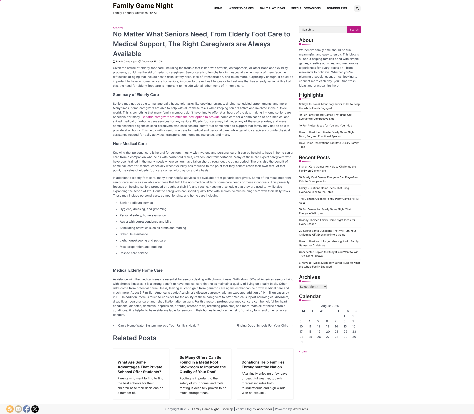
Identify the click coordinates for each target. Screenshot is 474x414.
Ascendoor (264, 409)
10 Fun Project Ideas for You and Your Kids (325, 125)
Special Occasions (306, 8)
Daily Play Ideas (272, 8)
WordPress (300, 409)
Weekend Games (241, 8)
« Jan (303, 351)
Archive (118, 27)
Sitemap (227, 409)
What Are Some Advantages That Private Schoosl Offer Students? (140, 367)
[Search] (357, 8)
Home (218, 8)
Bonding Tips (337, 8)
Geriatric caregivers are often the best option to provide (181, 117)
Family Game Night (143, 6)
